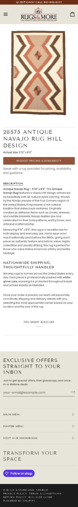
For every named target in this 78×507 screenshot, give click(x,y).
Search (42, 489)
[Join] (71, 392)
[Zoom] (13, 111)
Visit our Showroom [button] (20, 437)
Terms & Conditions (45, 493)
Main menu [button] (12, 414)
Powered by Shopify (19, 500)
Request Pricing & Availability (39, 160)
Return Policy (14, 497)
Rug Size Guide (40, 497)
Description (13, 183)
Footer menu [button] (13, 426)
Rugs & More (16, 489)
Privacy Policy (15, 493)
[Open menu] (9, 14)
